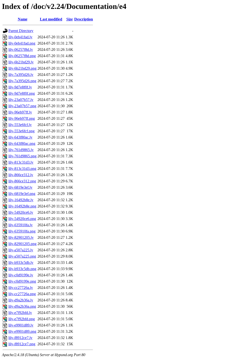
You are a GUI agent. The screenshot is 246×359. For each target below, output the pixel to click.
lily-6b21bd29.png (22, 68)
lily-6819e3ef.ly (20, 187)
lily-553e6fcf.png (21, 131)
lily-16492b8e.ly (20, 200)
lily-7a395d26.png (22, 81)
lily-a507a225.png (22, 256)
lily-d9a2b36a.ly (20, 300)
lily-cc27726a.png (22, 294)
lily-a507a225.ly (20, 250)
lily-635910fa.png (22, 231)
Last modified (51, 19)
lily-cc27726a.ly (20, 288)
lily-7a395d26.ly (20, 75)
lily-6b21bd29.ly (21, 62)
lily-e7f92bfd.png (21, 319)
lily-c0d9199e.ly (20, 275)
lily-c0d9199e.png (22, 281)
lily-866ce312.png (22, 181)
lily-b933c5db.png (22, 269)
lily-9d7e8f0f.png (21, 93)
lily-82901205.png (22, 244)
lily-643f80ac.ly (20, 137)
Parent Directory (20, 31)
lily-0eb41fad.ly (20, 37)
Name (22, 19)
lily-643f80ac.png (21, 143)
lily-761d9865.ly (21, 150)
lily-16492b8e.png (22, 206)
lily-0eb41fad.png (21, 43)
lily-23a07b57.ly (20, 100)
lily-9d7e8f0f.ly (20, 87)
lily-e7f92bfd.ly (20, 313)
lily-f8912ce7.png (21, 344)
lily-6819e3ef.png (21, 194)
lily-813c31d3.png (22, 168)
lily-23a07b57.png (22, 106)
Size (69, 19)
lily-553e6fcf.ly (20, 125)
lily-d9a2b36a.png (22, 306)
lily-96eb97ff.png (21, 118)
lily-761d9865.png (22, 156)
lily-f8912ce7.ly (20, 338)
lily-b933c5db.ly (20, 262)
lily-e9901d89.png (22, 331)
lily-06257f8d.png (22, 56)
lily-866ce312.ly (20, 175)
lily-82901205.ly (21, 237)
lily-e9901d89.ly (20, 325)
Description (83, 19)
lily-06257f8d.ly (20, 49)
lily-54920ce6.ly (20, 212)
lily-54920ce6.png (22, 219)
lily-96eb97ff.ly (20, 112)
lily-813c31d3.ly (20, 162)
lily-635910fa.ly (20, 225)
